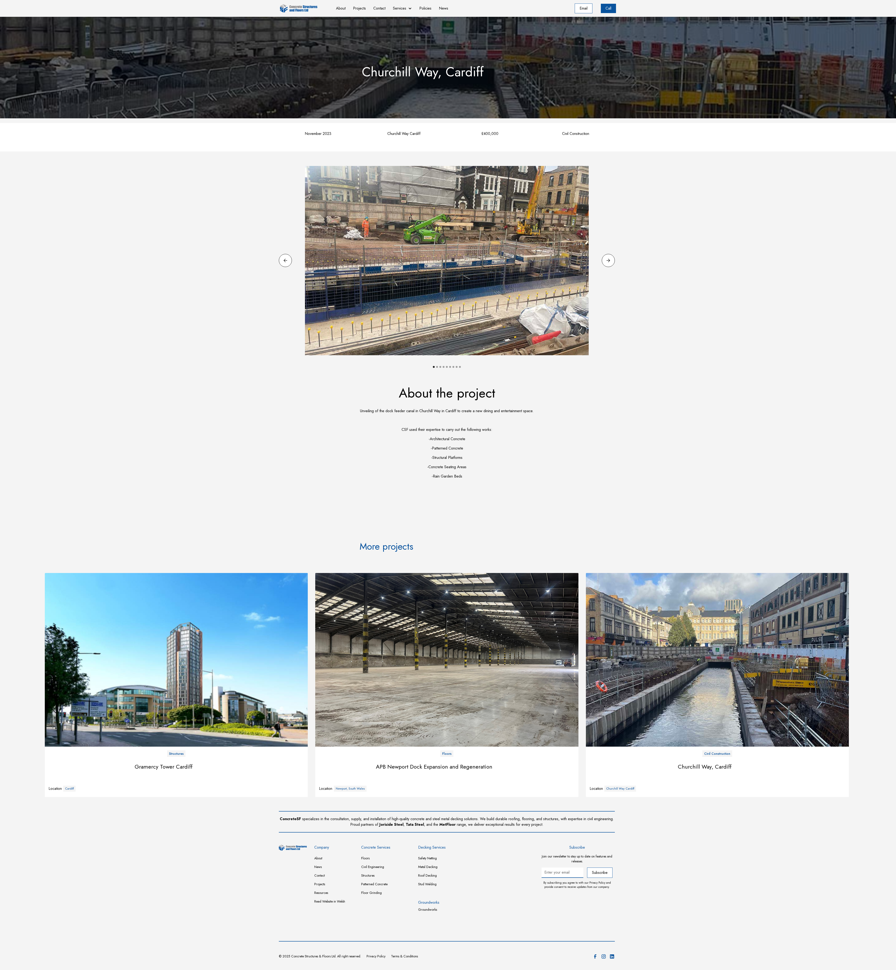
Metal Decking (428, 867)
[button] (402, 8)
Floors (365, 858)
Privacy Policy (376, 956)
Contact (379, 8)
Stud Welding (427, 884)
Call (608, 8)
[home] (303, 8)
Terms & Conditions (404, 956)
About (341, 8)
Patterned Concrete (374, 884)
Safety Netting (427, 858)
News (443, 8)
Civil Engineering (372, 867)
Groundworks (427, 909)
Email (584, 8)
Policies (425, 8)
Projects (359, 8)
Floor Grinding (371, 892)
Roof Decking (427, 875)
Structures (367, 875)
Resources (321, 892)
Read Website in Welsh (329, 901)
